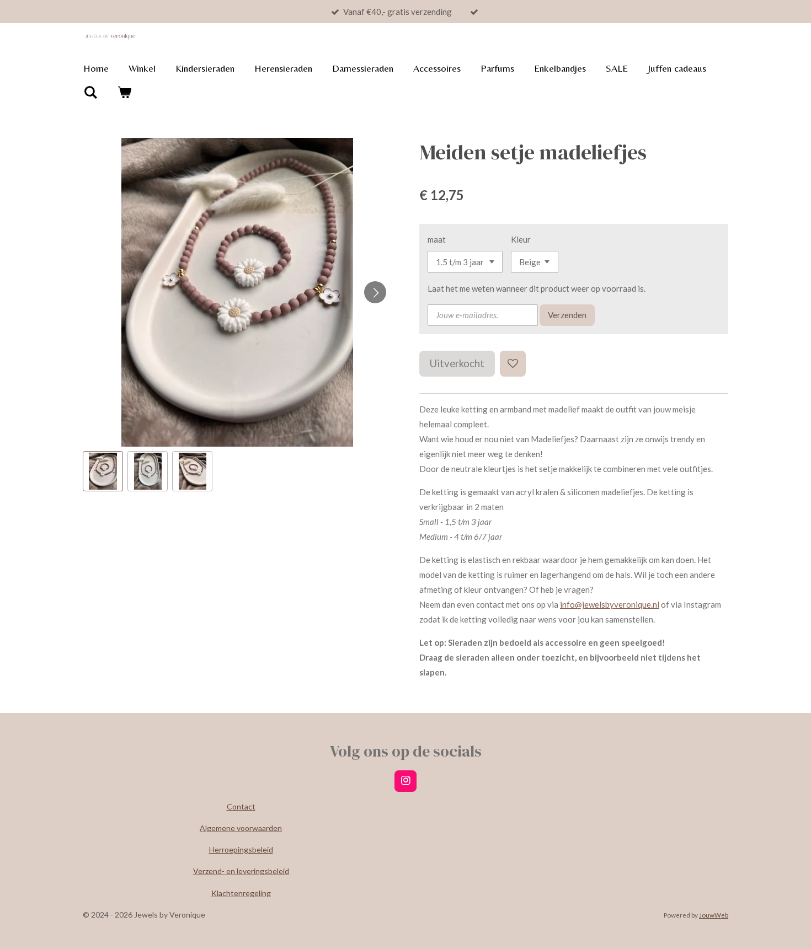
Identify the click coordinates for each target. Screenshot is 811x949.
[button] (103, 471)
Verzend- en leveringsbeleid (241, 871)
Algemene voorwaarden (241, 828)
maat (437, 239)
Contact (241, 806)
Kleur (521, 239)
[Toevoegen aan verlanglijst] (513, 364)
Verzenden (567, 315)
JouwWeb (713, 915)
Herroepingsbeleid (241, 849)
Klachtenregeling (241, 893)
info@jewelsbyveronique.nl (609, 604)
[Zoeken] (90, 93)
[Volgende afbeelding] (375, 292)
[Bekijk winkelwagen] (124, 93)
